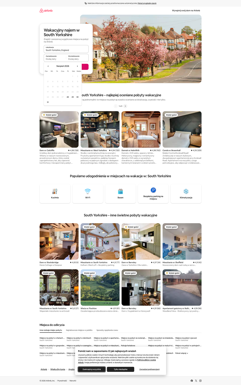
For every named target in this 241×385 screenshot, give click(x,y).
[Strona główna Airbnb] (46, 11)
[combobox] (66, 50)
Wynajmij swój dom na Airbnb (186, 10)
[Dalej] (125, 106)
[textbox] (55, 59)
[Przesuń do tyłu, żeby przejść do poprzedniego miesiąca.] (48, 66)
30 (77, 97)
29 (73, 97)
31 (48, 102)
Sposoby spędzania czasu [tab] (107, 330)
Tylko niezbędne (120, 369)
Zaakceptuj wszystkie (92, 369)
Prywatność (62, 381)
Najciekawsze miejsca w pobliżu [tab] (79, 330)
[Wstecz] (116, 106)
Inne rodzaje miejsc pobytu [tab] (51, 330)
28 (68, 97)
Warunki (72, 381)
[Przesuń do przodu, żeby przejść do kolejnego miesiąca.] (77, 66)
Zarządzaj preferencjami (149, 369)
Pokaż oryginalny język (147, 3)
